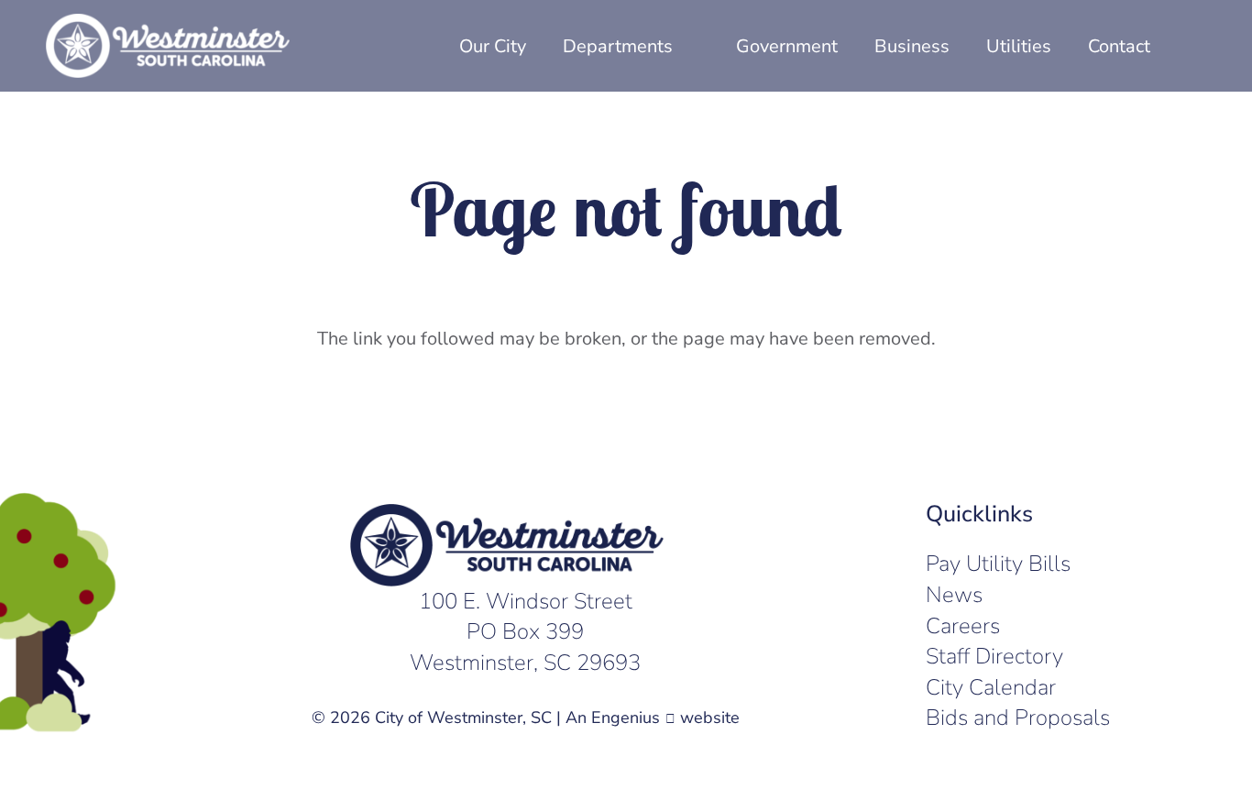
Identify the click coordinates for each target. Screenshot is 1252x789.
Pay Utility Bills (998, 563)
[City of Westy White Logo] (168, 46)
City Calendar (991, 687)
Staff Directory (994, 656)
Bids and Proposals (1018, 717)
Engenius (625, 718)
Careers (963, 626)
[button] (1193, 46)
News (954, 594)
